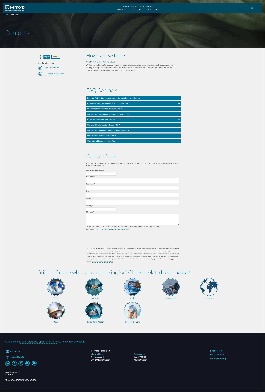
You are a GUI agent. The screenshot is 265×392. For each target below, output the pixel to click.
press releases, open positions (38, 341)
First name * (90, 177)
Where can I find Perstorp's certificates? (101, 136)
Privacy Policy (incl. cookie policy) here (115, 229)
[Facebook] (14, 363)
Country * (89, 206)
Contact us (15, 351)
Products (121, 10)
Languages (149, 6)
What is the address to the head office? (101, 141)
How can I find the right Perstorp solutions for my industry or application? (114, 98)
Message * (90, 212)
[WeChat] (27, 363)
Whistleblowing (218, 358)
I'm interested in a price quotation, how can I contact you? (108, 103)
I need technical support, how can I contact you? (105, 120)
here (172, 259)
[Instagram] (20, 363)
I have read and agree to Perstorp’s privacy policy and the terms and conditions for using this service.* (125, 227)
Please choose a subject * (95, 170)
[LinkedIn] (7, 363)
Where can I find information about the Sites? (103, 125)
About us (137, 10)
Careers (133, 6)
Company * (90, 198)
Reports (141, 6)
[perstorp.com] (16, 8)
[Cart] (252, 8)
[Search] (257, 8)
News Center (153, 10)
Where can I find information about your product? (105, 109)
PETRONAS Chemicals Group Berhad (20, 379)
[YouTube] (34, 363)
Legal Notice (217, 351)
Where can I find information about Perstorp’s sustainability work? (111, 130)
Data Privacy (217, 354)
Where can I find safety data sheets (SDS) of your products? (109, 114)
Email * (89, 191)
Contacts (126, 6)
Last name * (90, 184)
